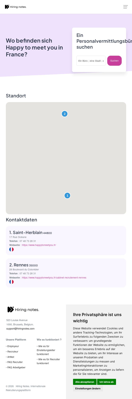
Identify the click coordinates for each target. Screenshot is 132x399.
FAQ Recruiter (15, 362)
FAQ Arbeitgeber (16, 367)
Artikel (10, 356)
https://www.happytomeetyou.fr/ (39, 245)
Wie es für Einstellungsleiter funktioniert (46, 350)
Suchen (114, 60)
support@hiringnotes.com (20, 328)
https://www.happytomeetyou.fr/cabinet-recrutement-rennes (54, 277)
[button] (67, 195)
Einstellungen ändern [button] (88, 388)
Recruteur (12, 351)
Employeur (13, 346)
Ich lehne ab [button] (107, 381)
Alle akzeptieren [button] (84, 381)
